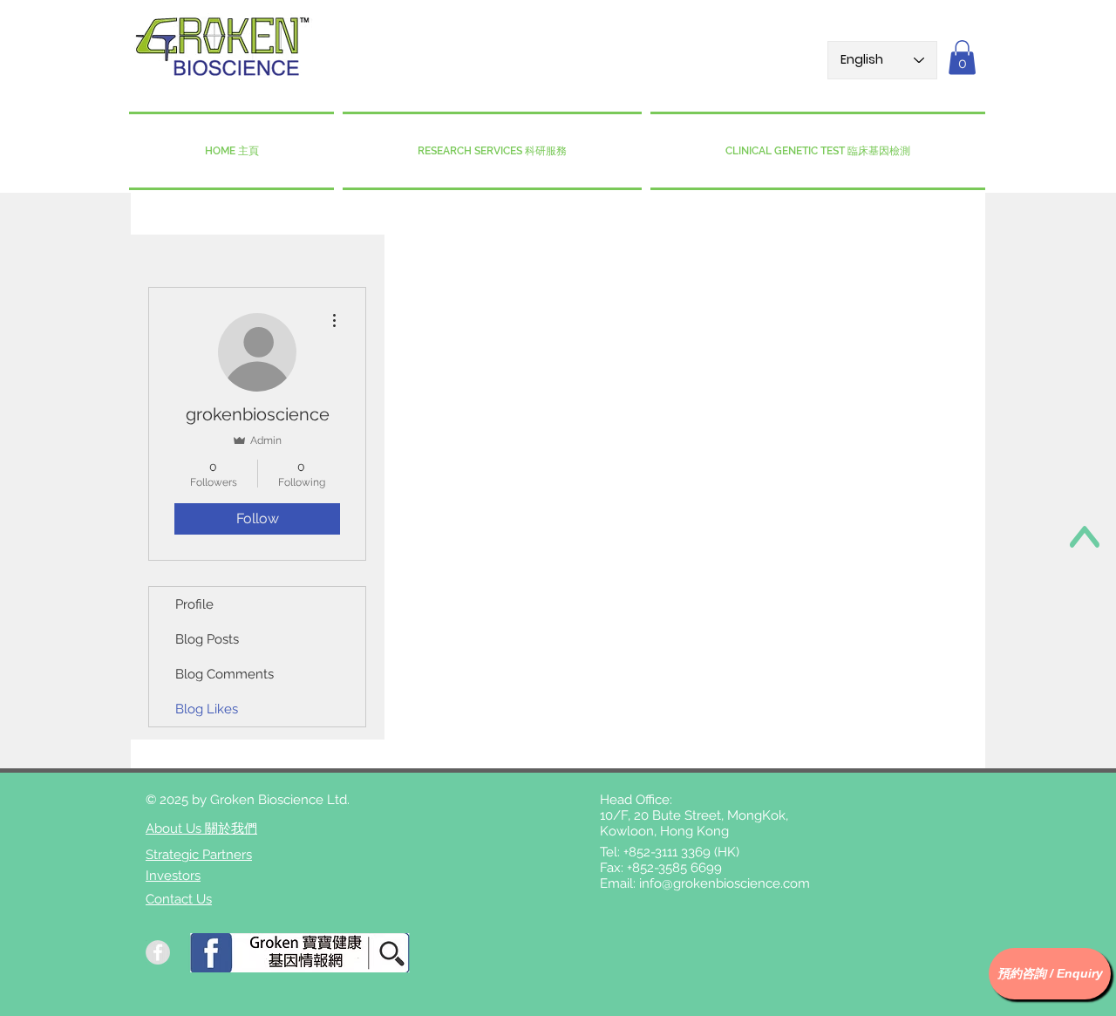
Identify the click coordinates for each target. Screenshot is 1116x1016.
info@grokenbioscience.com (724, 883)
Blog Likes (206, 709)
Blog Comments (224, 674)
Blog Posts (207, 639)
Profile (194, 604)
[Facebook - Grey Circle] (158, 952)
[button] (962, 57)
